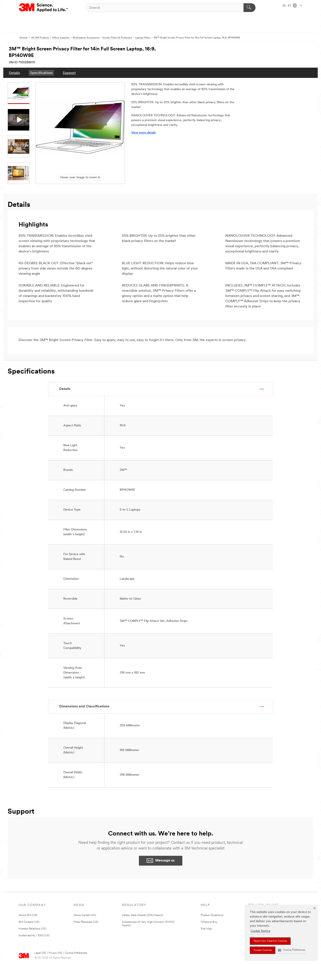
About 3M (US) (28, 915)
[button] (291, 950)
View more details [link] (143, 132)
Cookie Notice (260, 931)
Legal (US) (40, 953)
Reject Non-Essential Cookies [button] (270, 941)
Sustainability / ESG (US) (34, 935)
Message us (165, 860)
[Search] (249, 7)
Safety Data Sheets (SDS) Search (142, 915)
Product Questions (212, 915)
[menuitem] (14, 73)
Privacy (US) (55, 953)
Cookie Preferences (76, 953)
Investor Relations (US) (32, 928)
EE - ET (287, 6)
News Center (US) (85, 915)
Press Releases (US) (86, 922)
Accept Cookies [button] (263, 950)
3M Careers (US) (29, 922)
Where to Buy (209, 922)
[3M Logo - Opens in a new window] (44, 7)
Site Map (206, 928)
